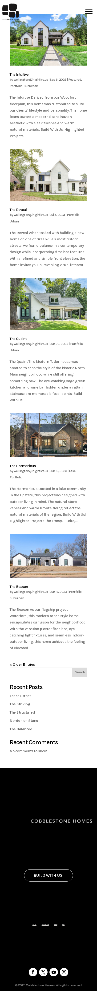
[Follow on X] (43, 972)
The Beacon (19, 586)
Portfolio (16, 86)
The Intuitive (19, 74)
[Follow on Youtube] (53, 972)
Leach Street (20, 696)
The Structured (22, 712)
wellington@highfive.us (31, 80)
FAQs (63, 924)
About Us (34, 924)
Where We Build (45, 924)
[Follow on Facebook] (33, 972)
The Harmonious (23, 466)
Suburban (31, 86)
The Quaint (18, 338)
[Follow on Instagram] (64, 972)
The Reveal (18, 209)
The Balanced (21, 729)
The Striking (20, 704)
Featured (74, 80)
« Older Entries (22, 664)
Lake (72, 471)
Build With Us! (48, 875)
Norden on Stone (24, 720)
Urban (14, 221)
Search (80, 672)
